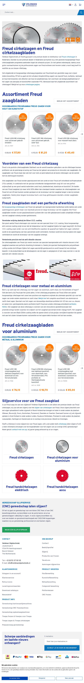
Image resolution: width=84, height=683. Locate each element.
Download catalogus (10, 591)
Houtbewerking (48, 574)
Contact (45, 543)
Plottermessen (47, 591)
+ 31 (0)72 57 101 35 (13, 561)
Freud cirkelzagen (68, 57)
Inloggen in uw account (11, 574)
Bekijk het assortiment (68, 101)
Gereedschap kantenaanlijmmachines (17, 604)
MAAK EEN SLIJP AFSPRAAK (16, 530)
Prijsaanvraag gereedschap (13, 625)
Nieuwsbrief (6, 595)
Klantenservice (8, 578)
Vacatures (46, 560)
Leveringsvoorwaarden (11, 586)
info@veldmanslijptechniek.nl (19, 563)
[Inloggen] (76, 4)
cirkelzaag (62, 424)
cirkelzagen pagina (32, 85)
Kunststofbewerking (50, 578)
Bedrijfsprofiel (47, 548)
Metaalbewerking (49, 582)
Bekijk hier (42, 299)
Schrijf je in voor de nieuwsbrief (62, 648)
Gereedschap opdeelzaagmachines (16, 612)
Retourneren (7, 582)
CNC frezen (46, 595)
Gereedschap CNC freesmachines (15, 608)
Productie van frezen (50, 556)
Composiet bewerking (50, 586)
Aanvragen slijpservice (51, 565)
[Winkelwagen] (80, 4)
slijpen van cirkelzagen (43, 408)
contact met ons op (19, 430)
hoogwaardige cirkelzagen (15, 207)
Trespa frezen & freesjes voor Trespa (17, 617)
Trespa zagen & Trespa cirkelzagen (16, 621)
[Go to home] (29, 4)
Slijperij (45, 552)
